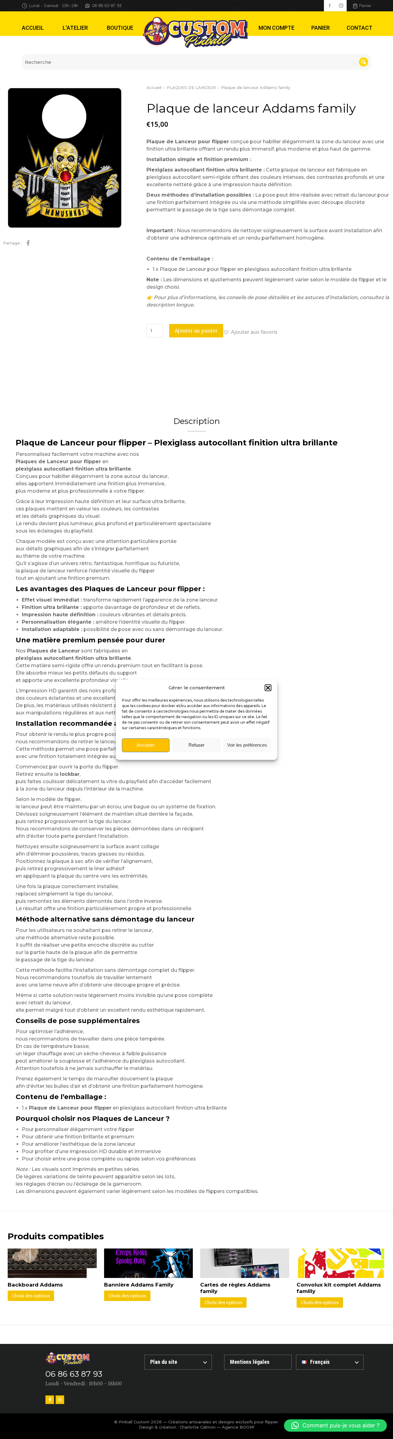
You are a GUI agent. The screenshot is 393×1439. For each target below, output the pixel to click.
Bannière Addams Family (138, 1285)
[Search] (363, 62)
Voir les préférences (247, 745)
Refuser (196, 745)
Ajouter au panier (196, 331)
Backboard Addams (35, 1285)
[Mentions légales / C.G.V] (258, 1362)
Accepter (146, 745)
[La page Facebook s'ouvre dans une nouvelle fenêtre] (329, 5)
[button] (268, 688)
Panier (365, 6)
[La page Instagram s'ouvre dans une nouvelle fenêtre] (341, 5)
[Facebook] (49, 1399)
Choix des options (31, 1296)
